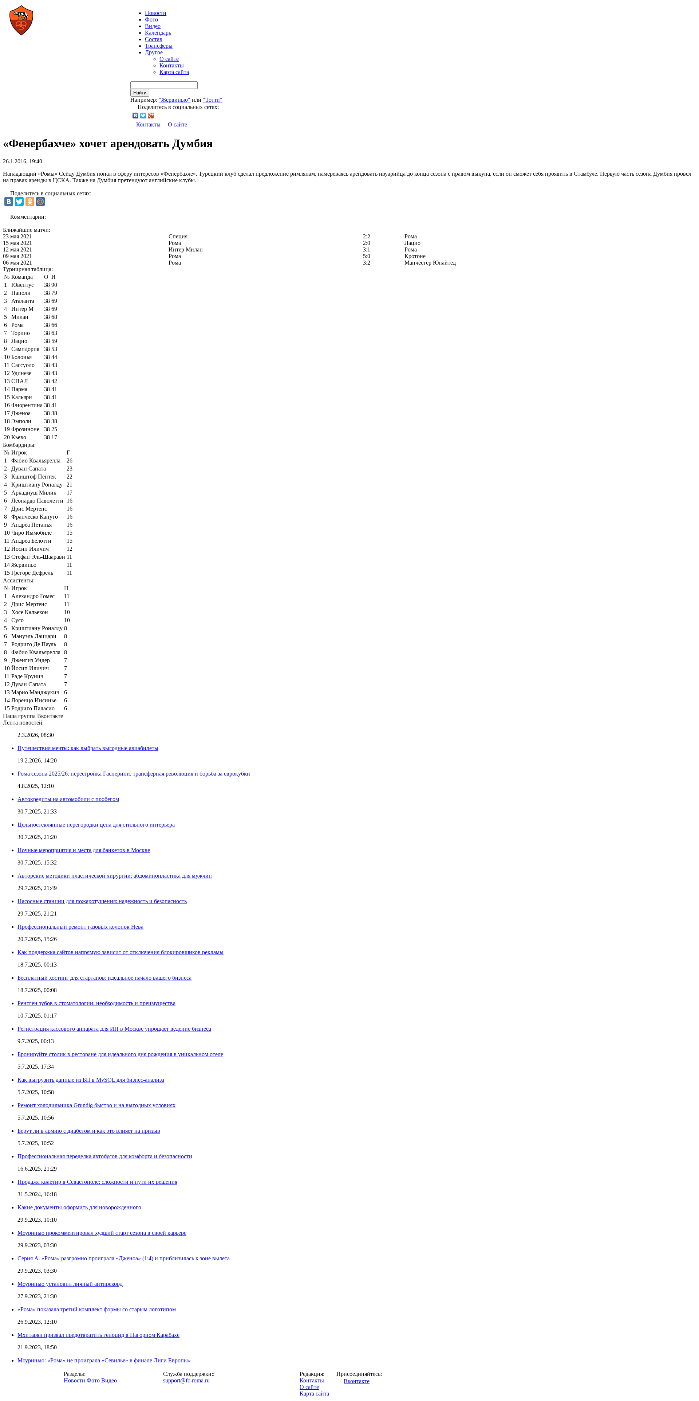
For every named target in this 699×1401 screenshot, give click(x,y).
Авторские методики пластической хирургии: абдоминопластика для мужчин (114, 876)
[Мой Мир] (40, 201)
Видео (153, 26)
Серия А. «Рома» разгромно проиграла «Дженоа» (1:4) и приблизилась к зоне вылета (123, 1258)
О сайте (169, 59)
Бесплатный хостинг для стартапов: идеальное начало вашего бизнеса (104, 978)
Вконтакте (357, 1381)
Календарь (158, 33)
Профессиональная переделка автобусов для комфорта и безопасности (104, 1156)
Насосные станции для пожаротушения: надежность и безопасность (102, 901)
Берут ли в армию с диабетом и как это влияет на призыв (88, 1131)
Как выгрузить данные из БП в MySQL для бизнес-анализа (90, 1080)
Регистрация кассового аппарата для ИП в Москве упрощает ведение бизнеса (114, 1029)
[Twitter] (143, 115)
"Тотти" (212, 100)
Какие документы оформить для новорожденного (79, 1207)
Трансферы (159, 46)
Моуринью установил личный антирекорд (70, 1284)
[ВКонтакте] (135, 115)
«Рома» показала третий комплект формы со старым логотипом (96, 1309)
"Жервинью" (174, 100)
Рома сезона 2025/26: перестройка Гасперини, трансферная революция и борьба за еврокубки (133, 773)
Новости (74, 1380)
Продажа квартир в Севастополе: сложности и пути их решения (97, 1182)
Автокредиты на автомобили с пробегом (68, 799)
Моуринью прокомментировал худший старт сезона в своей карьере (101, 1233)
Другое (154, 52)
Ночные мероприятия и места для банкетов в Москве (83, 850)
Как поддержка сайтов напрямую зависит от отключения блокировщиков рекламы (120, 952)
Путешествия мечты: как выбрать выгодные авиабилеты (87, 748)
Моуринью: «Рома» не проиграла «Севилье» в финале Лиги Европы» (104, 1360)
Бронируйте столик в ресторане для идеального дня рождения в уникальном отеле (120, 1054)
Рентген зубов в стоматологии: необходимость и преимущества (96, 1003)
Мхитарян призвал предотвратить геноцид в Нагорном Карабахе (98, 1335)
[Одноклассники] (29, 201)
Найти (139, 92)
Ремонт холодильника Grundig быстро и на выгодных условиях (96, 1105)
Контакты (171, 65)
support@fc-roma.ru (186, 1380)
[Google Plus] (151, 115)
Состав (153, 39)
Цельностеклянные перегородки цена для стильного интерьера (96, 825)
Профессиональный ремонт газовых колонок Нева (80, 927)
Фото (151, 19)
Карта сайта (174, 72)
